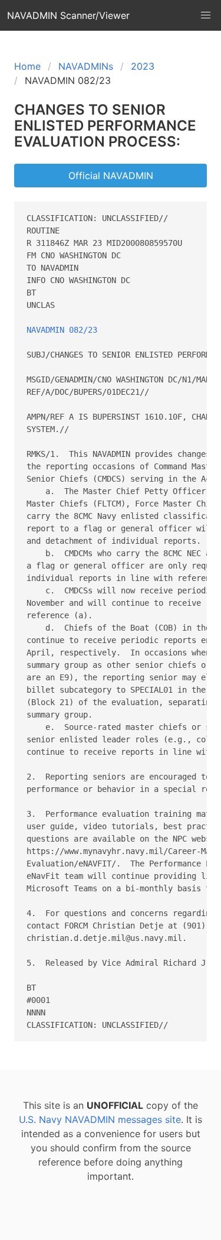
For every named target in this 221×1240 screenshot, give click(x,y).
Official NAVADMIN (110, 175)
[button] (205, 15)
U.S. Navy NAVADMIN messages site (100, 1119)
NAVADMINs (85, 66)
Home (27, 66)
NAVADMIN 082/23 (62, 330)
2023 (142, 66)
